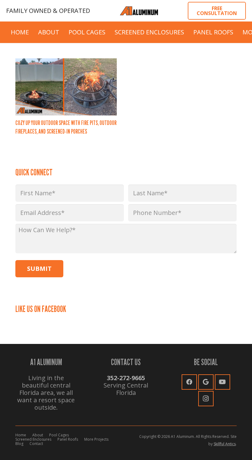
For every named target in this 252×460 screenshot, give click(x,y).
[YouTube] (222, 382)
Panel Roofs (67, 439)
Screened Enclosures (33, 439)
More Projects (96, 439)
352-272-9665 (126, 378)
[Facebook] (189, 382)
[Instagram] (206, 398)
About (37, 435)
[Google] (206, 382)
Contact (36, 443)
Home (20, 435)
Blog (19, 443)
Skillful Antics (225, 443)
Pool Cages (59, 435)
